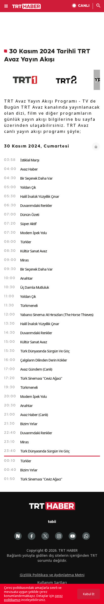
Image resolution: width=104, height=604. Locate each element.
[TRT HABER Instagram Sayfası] (59, 536)
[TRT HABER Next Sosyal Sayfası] (18, 536)
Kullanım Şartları (52, 582)
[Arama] (98, 6)
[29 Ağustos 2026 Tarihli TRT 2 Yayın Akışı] (66, 80)
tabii (52, 522)
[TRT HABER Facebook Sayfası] (31, 536)
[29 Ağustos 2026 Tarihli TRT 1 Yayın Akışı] (25, 80)
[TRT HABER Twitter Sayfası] (45, 536)
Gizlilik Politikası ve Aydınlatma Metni (52, 574)
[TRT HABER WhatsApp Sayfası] (86, 536)
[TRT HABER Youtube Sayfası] (72, 536)
